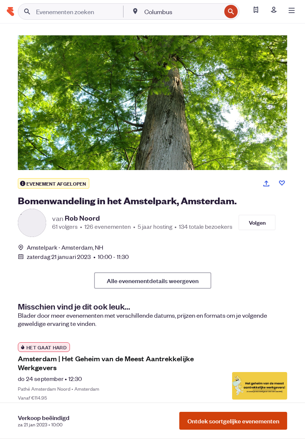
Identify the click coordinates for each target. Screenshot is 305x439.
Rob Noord (82, 218)
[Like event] (282, 183)
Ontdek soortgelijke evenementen (233, 421)
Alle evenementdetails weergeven (153, 280)
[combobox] (182, 11)
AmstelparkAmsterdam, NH (65, 247)
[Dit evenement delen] (266, 183)
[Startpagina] (10, 11)
